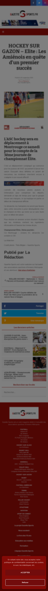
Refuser (25, 582)
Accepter (25, 572)
